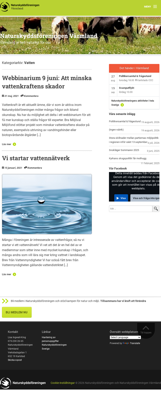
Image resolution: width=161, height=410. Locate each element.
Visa (123, 198)
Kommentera (31, 95)
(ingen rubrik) (116, 129)
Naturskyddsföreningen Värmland (48, 36)
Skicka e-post (15, 360)
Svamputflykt (126, 87)
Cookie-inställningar (63, 383)
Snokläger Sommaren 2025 (124, 150)
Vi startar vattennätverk (36, 158)
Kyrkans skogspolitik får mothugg (127, 158)
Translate (135, 343)
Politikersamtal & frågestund (135, 76)
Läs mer (6, 144)
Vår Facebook (118, 168)
